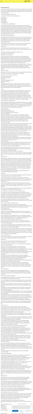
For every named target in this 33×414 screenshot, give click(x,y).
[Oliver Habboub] (28, 1)
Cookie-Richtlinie (22, 412)
